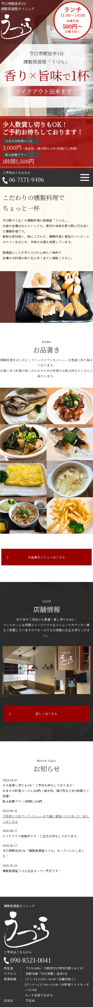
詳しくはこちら (46, 713)
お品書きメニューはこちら (46, 557)
